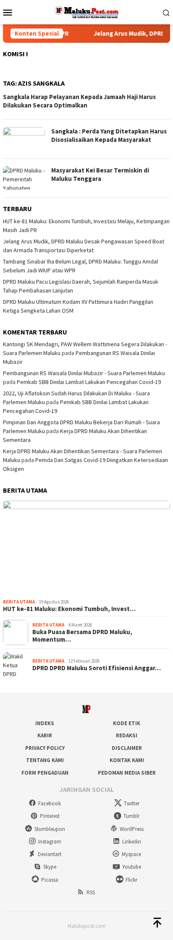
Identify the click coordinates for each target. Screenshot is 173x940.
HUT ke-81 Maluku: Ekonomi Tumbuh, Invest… (69, 609)
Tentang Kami (45, 760)
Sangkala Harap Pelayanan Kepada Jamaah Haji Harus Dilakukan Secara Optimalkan (79, 101)
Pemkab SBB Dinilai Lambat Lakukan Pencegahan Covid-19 (89, 382)
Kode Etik (126, 723)
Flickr (131, 879)
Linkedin (131, 841)
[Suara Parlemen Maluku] (86, 11)
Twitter (131, 803)
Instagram (49, 841)
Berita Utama (19, 602)
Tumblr (131, 816)
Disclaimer (127, 748)
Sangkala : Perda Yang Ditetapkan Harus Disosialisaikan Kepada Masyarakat (109, 135)
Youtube (131, 866)
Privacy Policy (45, 748)
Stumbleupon (49, 829)
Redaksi (126, 735)
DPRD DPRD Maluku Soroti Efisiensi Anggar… (96, 668)
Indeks (44, 723)
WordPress (132, 829)
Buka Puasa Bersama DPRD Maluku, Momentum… (82, 635)
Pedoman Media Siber (127, 772)
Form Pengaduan (44, 772)
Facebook (49, 803)
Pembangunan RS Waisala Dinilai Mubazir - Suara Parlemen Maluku (84, 373)
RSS (90, 892)
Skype (49, 866)
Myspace (131, 854)
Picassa (49, 879)
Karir (44, 735)
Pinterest (50, 816)
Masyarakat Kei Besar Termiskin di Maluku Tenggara (100, 174)
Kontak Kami (127, 760)
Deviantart (49, 854)
